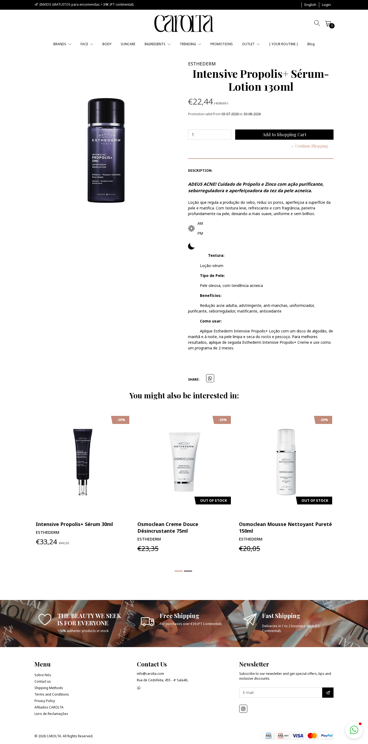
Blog (311, 44)
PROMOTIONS (221, 44)
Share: (194, 379)
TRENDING (188, 44)
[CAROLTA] (184, 23)
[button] (310, 5)
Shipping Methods (48, 688)
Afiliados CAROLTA (49, 707)
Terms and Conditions (51, 694)
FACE (85, 44)
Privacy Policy (44, 701)
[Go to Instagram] (243, 709)
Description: (200, 170)
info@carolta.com (150, 673)
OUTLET (248, 44)
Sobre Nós (42, 675)
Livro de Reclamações (51, 713)
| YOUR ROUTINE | (283, 44)
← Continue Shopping (309, 146)
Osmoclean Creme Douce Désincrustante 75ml (167, 527)
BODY (107, 44)
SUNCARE (128, 44)
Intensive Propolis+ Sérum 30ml (74, 524)
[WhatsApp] (139, 688)
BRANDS (60, 44)
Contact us (42, 681)
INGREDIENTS (155, 44)
